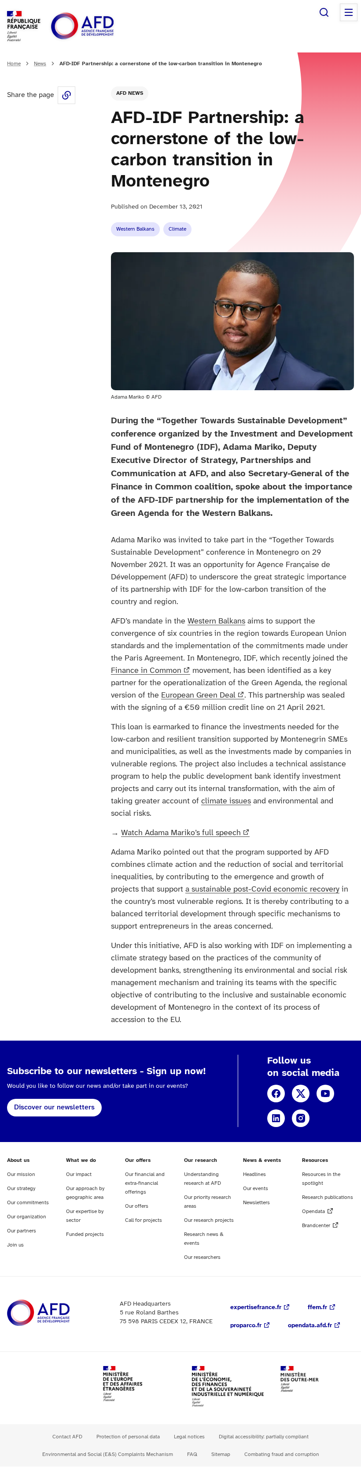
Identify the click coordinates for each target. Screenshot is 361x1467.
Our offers (136, 1206)
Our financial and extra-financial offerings (145, 1183)
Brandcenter (316, 1225)
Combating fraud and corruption (281, 1454)
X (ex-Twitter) (300, 1093)
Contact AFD (67, 1437)
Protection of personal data (128, 1437)
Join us (15, 1245)
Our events (255, 1188)
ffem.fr (317, 1307)
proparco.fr (246, 1325)
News (40, 64)
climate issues (226, 801)
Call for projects (143, 1220)
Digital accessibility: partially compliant (264, 1437)
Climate (177, 229)
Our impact (79, 1174)
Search (324, 12)
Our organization (26, 1217)
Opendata (313, 1211)
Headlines (254, 1174)
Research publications (327, 1197)
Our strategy (21, 1188)
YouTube (325, 1093)
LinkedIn (276, 1118)
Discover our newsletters (54, 1107)
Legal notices (189, 1437)
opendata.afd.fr (310, 1325)
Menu (348, 12)
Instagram (300, 1118)
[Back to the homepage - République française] (102, 26)
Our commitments (28, 1203)
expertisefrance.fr (255, 1307)
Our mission (21, 1174)
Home (14, 64)
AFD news (129, 93)
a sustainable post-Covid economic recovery (262, 889)
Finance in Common (146, 671)
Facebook (276, 1093)
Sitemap (220, 1454)
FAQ (192, 1454)
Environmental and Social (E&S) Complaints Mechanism (107, 1454)
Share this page (66, 95)
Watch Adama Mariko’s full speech (181, 833)
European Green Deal (198, 695)
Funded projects (85, 1234)
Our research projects (209, 1220)
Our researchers (202, 1257)
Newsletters (256, 1203)
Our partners (21, 1231)
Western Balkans (135, 229)
